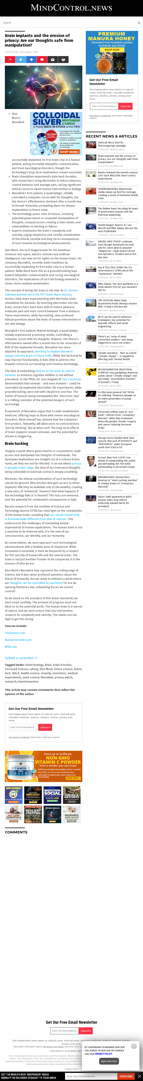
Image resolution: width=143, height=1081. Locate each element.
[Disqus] (43, 880)
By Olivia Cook (117, 363)
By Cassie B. (116, 510)
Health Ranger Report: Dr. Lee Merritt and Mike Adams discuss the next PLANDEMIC (118, 228)
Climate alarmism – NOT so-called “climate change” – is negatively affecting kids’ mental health (117, 356)
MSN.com (11, 646)
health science (30, 673)
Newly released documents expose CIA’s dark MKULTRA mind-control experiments (118, 175)
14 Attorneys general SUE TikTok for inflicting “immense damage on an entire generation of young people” (117, 397)
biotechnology (34, 665)
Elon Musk (46, 669)
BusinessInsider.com (18, 640)
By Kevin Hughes (117, 235)
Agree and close (109, 1061)
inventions (59, 673)
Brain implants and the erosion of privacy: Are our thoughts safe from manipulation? (118, 159)
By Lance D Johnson (118, 330)
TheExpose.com (15, 633)
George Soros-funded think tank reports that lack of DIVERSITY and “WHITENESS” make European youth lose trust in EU (117, 442)
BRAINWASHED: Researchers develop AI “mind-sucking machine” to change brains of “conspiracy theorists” (118, 482)
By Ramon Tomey (117, 310)
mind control (31, 677)
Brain (48, 665)
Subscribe (126, 1076)
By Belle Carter (117, 202)
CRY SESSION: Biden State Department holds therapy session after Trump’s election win (117, 303)
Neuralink (47, 677)
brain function (62, 665)
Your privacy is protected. (19, 737)
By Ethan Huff (116, 490)
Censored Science (16, 669)
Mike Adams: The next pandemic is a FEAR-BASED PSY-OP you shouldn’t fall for (118, 287)
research (11, 681)
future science (63, 669)
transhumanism (28, 681)
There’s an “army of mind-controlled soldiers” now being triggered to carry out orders (115, 339)
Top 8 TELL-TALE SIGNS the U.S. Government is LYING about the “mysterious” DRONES (115, 270)
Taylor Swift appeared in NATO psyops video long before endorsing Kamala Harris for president (115, 501)
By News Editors (118, 149)
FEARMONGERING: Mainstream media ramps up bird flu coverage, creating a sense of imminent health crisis (118, 194)
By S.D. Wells (115, 261)
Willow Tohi (31, 52)
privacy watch (63, 677)
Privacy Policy (71, 1069)
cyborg (33, 669)
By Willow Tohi (117, 166)
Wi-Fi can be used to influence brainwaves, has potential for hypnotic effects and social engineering (114, 321)
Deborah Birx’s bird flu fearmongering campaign (112, 144)
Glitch (15, 673)
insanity (46, 673)
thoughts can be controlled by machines (36, 583)
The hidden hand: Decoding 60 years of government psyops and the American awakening (118, 211)
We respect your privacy (53, 1047)
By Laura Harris (116, 405)
